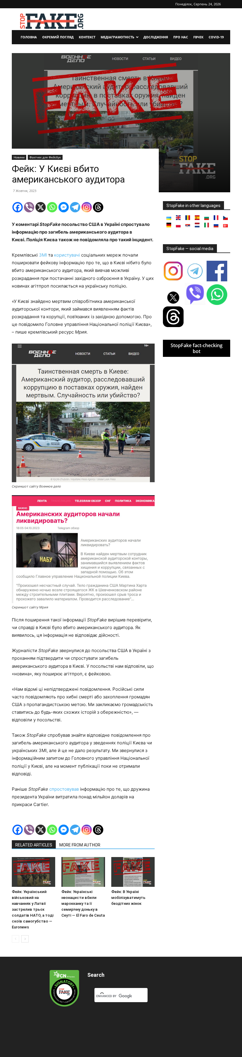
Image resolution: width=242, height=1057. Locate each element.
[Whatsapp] (52, 207)
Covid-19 (216, 37)
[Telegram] (75, 207)
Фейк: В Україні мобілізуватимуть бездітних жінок (128, 897)
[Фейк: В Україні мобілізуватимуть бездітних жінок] (133, 872)
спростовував (64, 789)
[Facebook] (17, 207)
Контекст (87, 37)
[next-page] (25, 939)
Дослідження (155, 37)
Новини (19, 157)
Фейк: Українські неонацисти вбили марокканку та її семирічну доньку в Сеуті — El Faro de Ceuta (83, 903)
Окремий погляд (57, 37)
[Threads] (98, 207)
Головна (29, 37)
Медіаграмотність (117, 37)
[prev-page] (15, 939)
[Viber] (29, 207)
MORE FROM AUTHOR (79, 845)
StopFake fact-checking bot (197, 348)
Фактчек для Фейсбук (45, 157)
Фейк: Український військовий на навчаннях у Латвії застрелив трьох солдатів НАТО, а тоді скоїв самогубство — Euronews (32, 909)
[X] (40, 207)
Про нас (180, 37)
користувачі (67, 255)
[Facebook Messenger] (63, 207)
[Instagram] (86, 207)
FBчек (198, 37)
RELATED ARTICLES (33, 845)
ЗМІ (43, 255)
